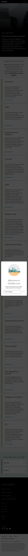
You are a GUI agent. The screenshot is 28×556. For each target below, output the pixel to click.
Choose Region (9, 291)
